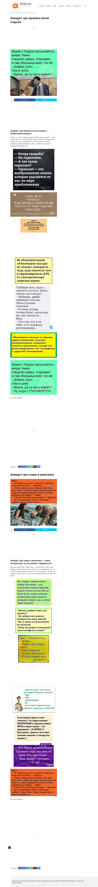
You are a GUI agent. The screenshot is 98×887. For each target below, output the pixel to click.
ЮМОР (54, 6)
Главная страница (14, 12)
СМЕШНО (61, 6)
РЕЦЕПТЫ (68, 6)
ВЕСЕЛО (48, 6)
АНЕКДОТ (41, 6)
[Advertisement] (5, 866)
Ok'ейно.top (25, 4)
